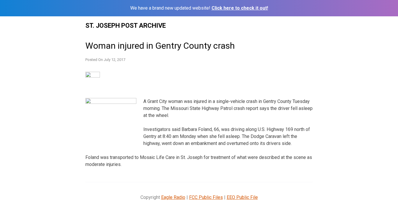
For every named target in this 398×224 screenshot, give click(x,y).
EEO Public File (242, 197)
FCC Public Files (206, 197)
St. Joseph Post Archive (125, 25)
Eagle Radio (173, 197)
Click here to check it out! (240, 8)
